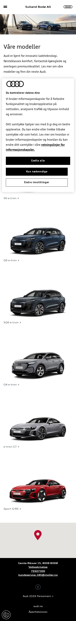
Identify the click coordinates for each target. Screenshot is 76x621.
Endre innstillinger (6, 614)
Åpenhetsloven (38, 612)
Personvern (44, 596)
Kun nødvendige (37, 171)
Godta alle (38, 160)
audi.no (38, 606)
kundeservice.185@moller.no (38, 575)
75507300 (38, 571)
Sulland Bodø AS (38, 6)
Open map (7, 524)
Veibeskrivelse (38, 567)
